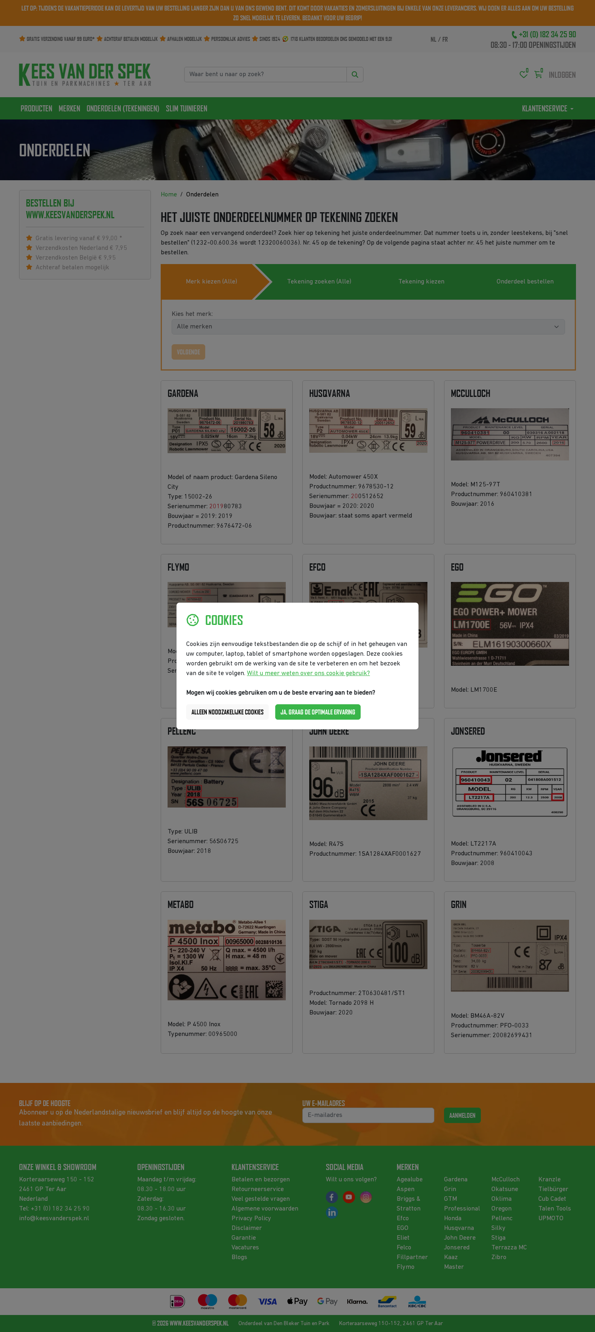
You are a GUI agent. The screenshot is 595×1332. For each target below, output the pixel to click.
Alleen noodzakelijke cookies (227, 712)
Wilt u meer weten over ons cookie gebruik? (308, 673)
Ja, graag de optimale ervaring (317, 712)
